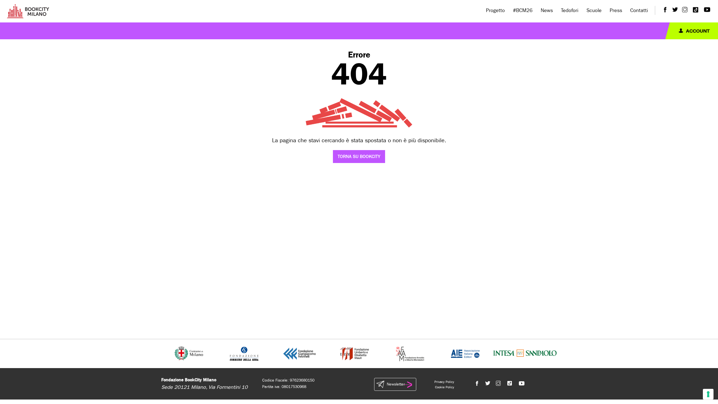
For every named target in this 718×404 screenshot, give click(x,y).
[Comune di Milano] (189, 353)
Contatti (639, 10)
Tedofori (569, 10)
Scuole (594, 10)
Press (616, 10)
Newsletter (396, 384)
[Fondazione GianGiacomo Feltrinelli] (299, 353)
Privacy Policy (444, 382)
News (547, 10)
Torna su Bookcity (359, 156)
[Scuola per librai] (355, 353)
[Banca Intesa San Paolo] (525, 353)
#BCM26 (523, 10)
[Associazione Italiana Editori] (465, 353)
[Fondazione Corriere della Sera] (244, 353)
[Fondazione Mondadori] (410, 353)
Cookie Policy (444, 387)
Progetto (495, 10)
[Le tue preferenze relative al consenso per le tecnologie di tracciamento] (708, 394)
